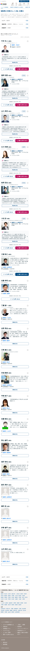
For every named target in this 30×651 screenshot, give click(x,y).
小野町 (23, 599)
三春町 (20, 599)
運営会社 (5, 642)
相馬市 (6, 603)
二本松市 (18, 593)
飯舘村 (20, 604)
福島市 (8, 293)
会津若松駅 (5, 268)
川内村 (25, 603)
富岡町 (21, 603)
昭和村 (12, 612)
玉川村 (5, 599)
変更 (27, 20)
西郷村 (2, 597)
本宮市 (2, 595)
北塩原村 (3, 610)
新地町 (16, 604)
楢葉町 (18, 603)
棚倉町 (16, 597)
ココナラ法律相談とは (8, 624)
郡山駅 (13, 46)
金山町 (9, 612)
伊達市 (25, 593)
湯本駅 (4, 319)
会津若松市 (9, 267)
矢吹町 (12, 597)
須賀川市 (13, 593)
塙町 (23, 597)
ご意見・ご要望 (21, 624)
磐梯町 (11, 610)
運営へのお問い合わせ (8, 634)
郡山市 (17, 45)
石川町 (2, 599)
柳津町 (2, 612)
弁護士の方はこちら (24, 1)
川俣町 (12, 595)
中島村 (9, 597)
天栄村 (23, 595)
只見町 (20, 608)
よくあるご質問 (6, 632)
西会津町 (7, 610)
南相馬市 (9, 452)
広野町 (14, 603)
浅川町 (12, 599)
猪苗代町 (15, 610)
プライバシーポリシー (22, 628)
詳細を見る (15, 322)
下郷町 (12, 608)
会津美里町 (17, 612)
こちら (10, 35)
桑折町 (5, 595)
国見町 (9, 595)
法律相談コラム (6, 628)
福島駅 (4, 475)
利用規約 (19, 626)
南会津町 (24, 608)
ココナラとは (6, 630)
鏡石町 (20, 595)
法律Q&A (5, 626)
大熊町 (2, 604)
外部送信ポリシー (21, 630)
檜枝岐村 (16, 608)
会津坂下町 (20, 610)
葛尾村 (12, 604)
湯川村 (24, 610)
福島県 (13, 45)
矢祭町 (20, 597)
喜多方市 (9, 518)
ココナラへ (4, 1)
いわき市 (9, 317)
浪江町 (9, 604)
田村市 (21, 593)
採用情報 (5, 644)
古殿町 (16, 599)
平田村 (9, 599)
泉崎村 (5, 597)
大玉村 (16, 595)
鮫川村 (26, 597)
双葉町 (5, 604)
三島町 (5, 612)
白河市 (9, 593)
